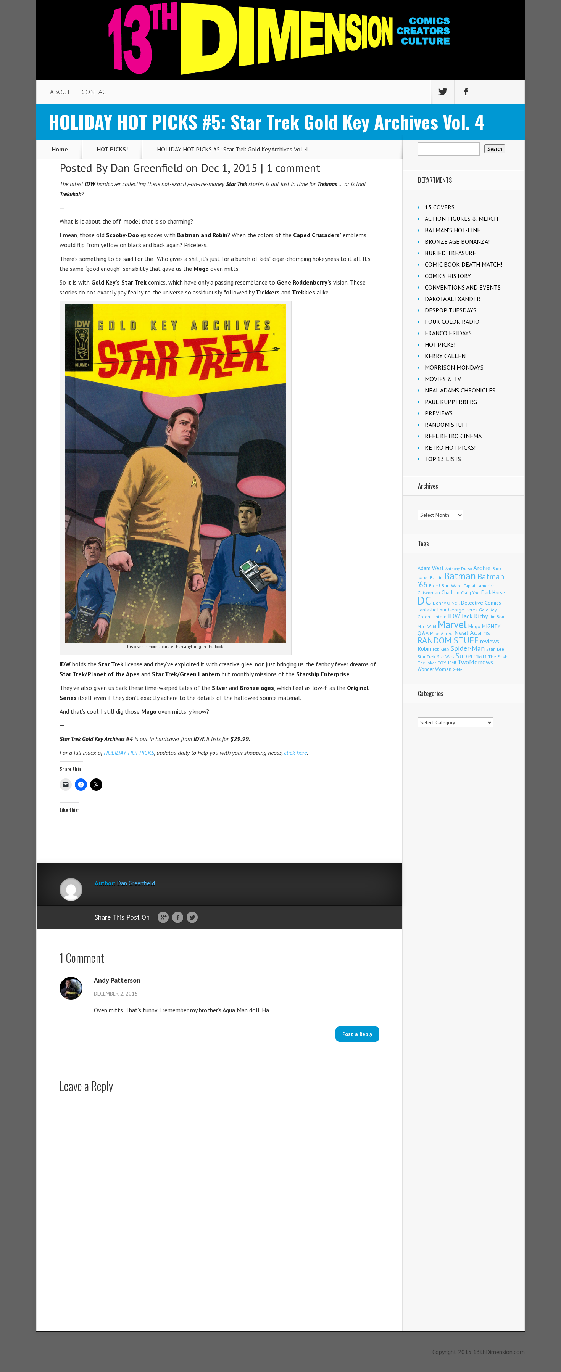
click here (295, 752)
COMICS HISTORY (448, 276)
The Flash (498, 656)
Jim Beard (498, 616)
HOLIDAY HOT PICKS (129, 752)
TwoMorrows (475, 662)
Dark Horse (493, 592)
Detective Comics (481, 602)
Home (60, 149)
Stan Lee (495, 649)
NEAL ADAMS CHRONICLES (460, 390)
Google (163, 918)
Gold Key (488, 610)
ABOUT (60, 92)
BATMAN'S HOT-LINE (452, 230)
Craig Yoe (470, 592)
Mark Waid (427, 626)
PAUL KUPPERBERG (451, 401)
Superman (471, 655)
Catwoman (429, 592)
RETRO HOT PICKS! (450, 447)
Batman (460, 576)
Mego (474, 626)
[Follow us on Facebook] (466, 92)
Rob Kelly (441, 649)
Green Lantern (432, 616)
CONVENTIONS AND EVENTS (463, 287)
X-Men (459, 669)
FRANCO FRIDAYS (448, 333)
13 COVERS (440, 207)
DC (424, 600)
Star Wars (445, 656)
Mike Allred (441, 633)
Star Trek (426, 656)
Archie (482, 568)
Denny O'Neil (446, 603)
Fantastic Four (432, 609)
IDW (454, 615)
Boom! (434, 586)
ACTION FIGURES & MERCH (461, 218)
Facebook (178, 918)
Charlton (450, 592)
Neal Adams (472, 632)
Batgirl (436, 578)
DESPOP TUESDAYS (450, 310)
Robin (424, 648)
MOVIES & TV (443, 379)
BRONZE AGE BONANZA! (457, 241)
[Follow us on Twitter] (442, 92)
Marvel (452, 624)
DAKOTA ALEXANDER (452, 298)
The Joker (427, 663)
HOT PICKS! (112, 149)
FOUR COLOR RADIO (452, 321)
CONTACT (96, 92)
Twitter (192, 918)
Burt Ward (452, 586)
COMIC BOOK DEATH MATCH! (463, 264)
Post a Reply (357, 1034)
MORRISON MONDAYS (454, 367)
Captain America (479, 586)
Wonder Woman (434, 669)
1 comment (293, 167)
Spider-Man (468, 648)
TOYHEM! (447, 663)
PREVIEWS (439, 413)
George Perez (462, 609)
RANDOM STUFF (447, 424)
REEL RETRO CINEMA (453, 436)
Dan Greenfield (146, 167)
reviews (489, 641)
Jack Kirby (475, 616)
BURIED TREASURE (450, 253)
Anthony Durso (458, 568)
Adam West (431, 568)
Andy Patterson (117, 980)
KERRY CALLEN (445, 356)
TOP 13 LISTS (443, 459)
